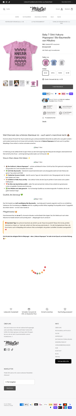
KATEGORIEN (27, 17)
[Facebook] (3, 2)
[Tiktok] (9, 2)
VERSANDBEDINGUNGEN (62, 345)
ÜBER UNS (58, 328)
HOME (17, 17)
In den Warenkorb (58, 87)
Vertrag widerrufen (63, 361)
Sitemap (57, 357)
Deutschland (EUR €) (66, 2)
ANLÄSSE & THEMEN (41, 17)
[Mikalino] (38, 9)
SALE (52, 17)
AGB (56, 348)
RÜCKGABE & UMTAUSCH (63, 331)
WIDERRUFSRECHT (60, 342)
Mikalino (9, 404)
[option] (20, 55)
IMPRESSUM (58, 336)
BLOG (59, 17)
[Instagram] (6, 2)
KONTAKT (58, 351)
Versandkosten (55, 50)
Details (44, 121)
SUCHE (57, 333)
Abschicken (10, 388)
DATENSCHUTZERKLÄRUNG (63, 339)
